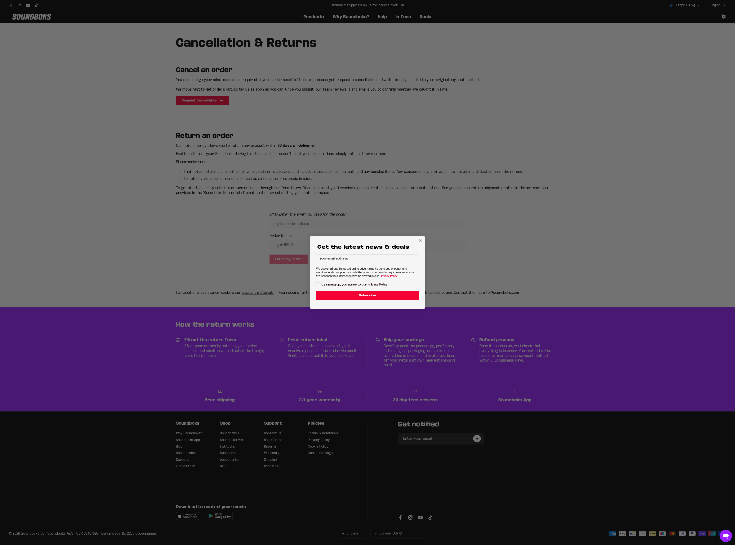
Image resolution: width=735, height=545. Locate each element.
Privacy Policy (389, 275)
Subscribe (367, 295)
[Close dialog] (420, 241)
